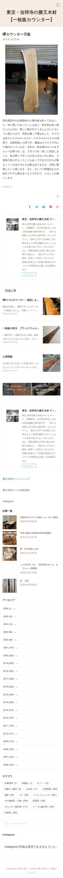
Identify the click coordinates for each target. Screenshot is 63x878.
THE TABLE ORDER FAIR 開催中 (35, 532)
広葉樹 (11, 812)
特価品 (27, 782)
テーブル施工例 (43, 806)
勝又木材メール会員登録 (16, 490)
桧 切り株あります (29, 548)
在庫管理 (11, 782)
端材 (9, 794)
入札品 (32, 788)
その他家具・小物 (16, 800)
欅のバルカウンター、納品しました (22, 299)
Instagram (8, 501)
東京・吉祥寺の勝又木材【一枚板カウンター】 (31, 16)
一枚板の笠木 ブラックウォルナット (23, 328)
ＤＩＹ (43, 782)
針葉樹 (39, 800)
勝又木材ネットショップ (16, 478)
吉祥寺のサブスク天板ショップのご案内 (39, 517)
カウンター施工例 (16, 806)
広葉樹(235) (7, 186)
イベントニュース (45, 794)
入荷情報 (7, 356)
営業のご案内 (13, 788)
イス (23, 794)
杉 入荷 (24, 580)
